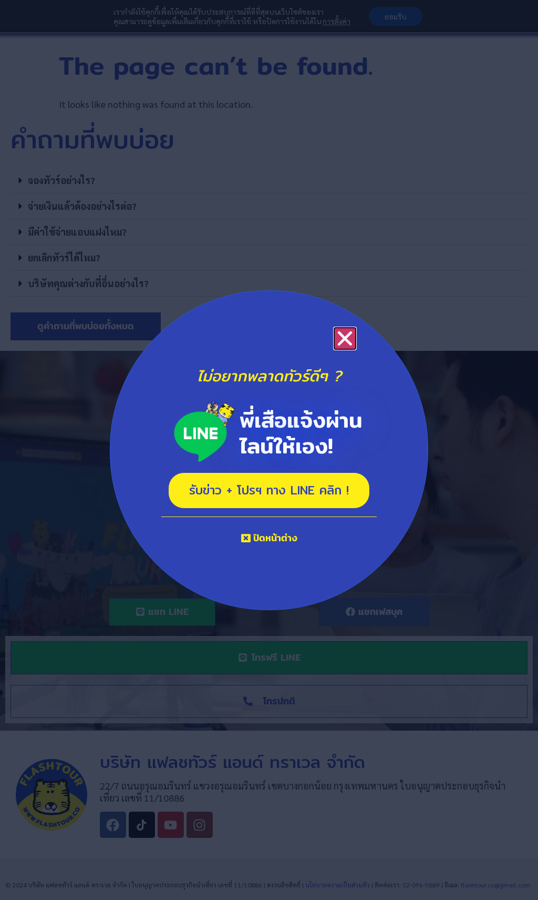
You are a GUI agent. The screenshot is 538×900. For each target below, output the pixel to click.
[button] (345, 338)
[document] (269, 450)
